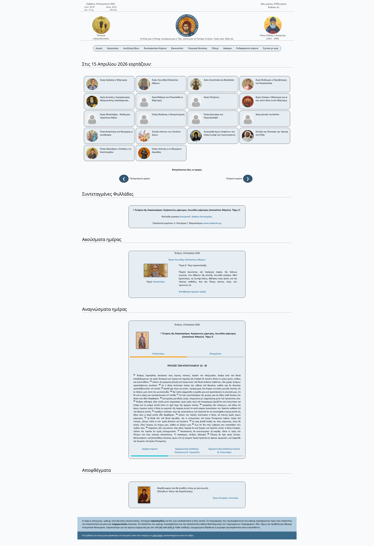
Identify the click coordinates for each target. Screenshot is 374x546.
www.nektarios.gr (212, 223)
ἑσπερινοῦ (185, 216)
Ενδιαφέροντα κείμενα (247, 48)
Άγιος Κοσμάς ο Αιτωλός (225, 498)
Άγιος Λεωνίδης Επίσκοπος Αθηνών (187, 259)
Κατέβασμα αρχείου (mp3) (192, 291)
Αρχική (99, 48)
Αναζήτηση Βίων (131, 48)
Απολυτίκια (159, 281)
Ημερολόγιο (112, 48)
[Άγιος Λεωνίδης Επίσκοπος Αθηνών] (155, 270)
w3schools (157, 535)
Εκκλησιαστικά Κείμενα (155, 48)
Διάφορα (227, 48)
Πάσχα (215, 48)
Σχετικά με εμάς (270, 48)
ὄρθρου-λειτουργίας (202, 216)
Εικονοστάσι (177, 48)
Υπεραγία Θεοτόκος (197, 48)
